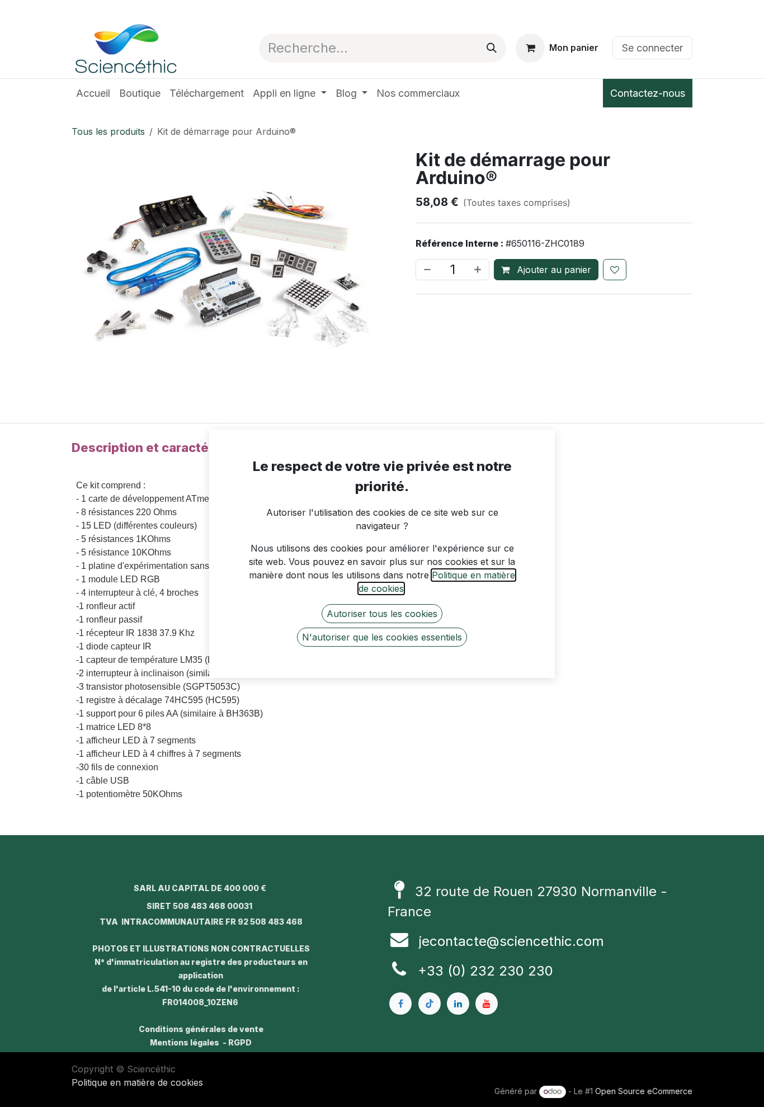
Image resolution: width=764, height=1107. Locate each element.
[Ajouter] (479, 270)
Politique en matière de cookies (137, 1082)
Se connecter (652, 48)
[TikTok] (429, 1003)
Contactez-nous (647, 93)
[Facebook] (400, 1003)
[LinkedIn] (458, 1003)
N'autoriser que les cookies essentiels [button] (382, 637)
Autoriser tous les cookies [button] (382, 613)
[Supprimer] (426, 270)
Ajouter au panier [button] (552, 269)
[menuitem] (93, 93)
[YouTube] (486, 1003)
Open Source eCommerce (643, 1091)
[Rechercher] (491, 48)
